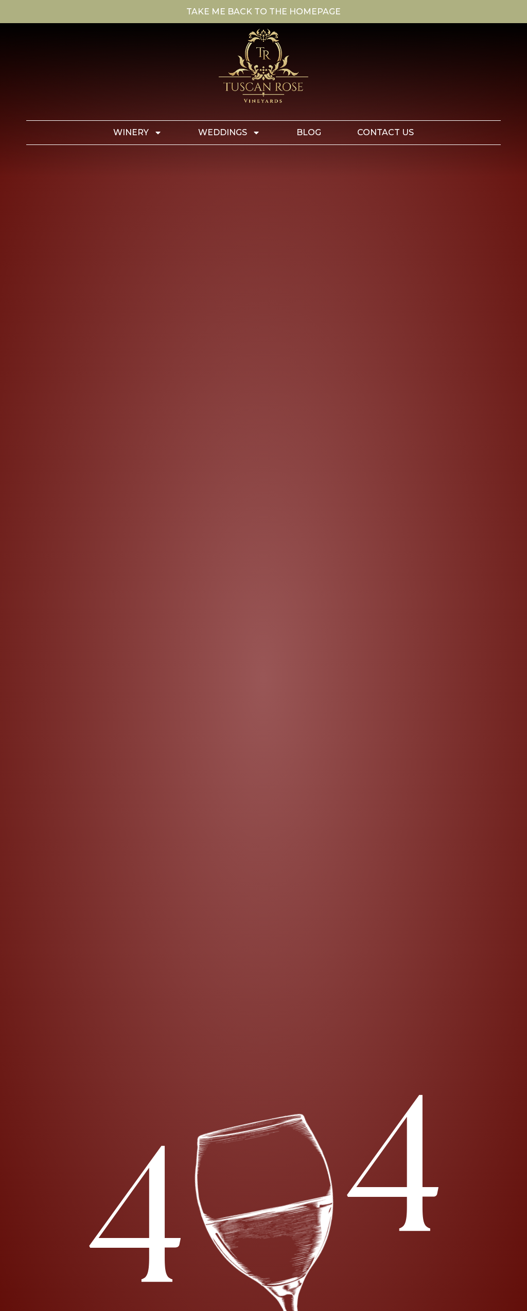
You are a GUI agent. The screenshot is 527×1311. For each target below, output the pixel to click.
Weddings (222, 132)
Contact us (385, 132)
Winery (131, 132)
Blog (308, 132)
